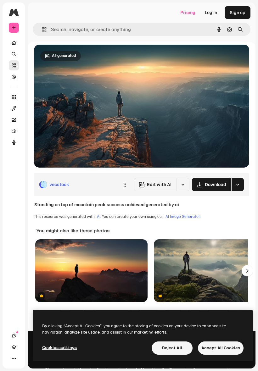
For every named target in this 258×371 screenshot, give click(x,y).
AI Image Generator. (182, 216)
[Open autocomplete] (41, 29)
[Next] (247, 270)
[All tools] (14, 97)
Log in (211, 12)
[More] (14, 358)
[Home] (14, 43)
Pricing (187, 12)
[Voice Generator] (14, 142)
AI (98, 216)
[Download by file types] (237, 184)
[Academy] (14, 347)
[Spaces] (14, 108)
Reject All (172, 348)
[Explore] (14, 77)
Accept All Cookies (220, 348)
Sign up (237, 12)
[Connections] (14, 336)
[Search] (14, 54)
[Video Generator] (14, 131)
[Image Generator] (14, 120)
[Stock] (14, 65)
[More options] (125, 184)
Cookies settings (59, 347)
